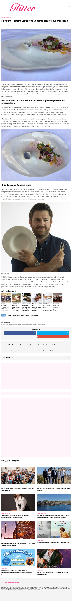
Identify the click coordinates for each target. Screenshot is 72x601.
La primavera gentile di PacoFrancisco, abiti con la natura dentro (16, 307)
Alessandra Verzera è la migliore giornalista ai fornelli (56, 307)
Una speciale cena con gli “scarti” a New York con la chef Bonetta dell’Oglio (37, 307)
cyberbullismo (25, 315)
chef (9, 315)
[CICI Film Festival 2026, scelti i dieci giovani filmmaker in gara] (54, 475)
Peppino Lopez (34, 315)
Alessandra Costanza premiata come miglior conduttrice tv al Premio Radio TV (15, 516)
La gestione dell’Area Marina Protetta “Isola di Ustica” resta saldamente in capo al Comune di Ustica (53, 516)
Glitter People (5, 513)
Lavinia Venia (5, 322)
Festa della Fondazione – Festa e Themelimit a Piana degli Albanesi (17, 489)
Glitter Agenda (5, 486)
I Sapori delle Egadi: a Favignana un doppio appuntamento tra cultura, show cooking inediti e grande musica (16, 572)
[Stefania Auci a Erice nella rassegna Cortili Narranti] (54, 529)
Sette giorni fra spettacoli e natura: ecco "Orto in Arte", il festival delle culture (36, 351)
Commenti (8, 358)
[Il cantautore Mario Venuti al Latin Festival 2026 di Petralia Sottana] (54, 558)
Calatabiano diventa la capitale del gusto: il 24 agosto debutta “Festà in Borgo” (18, 544)
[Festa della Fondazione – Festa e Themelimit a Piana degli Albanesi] (18, 475)
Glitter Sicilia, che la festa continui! (34, 599)
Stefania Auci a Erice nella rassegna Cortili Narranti (53, 542)
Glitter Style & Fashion (44, 486)
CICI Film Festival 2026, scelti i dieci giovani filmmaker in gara (53, 489)
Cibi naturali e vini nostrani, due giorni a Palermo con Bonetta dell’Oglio (47, 307)
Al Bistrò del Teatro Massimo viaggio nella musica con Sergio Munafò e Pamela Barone (36, 345)
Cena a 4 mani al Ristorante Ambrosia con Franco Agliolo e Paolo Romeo (26, 307)
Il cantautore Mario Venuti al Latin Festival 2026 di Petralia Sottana (52, 573)
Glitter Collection (6, 17)
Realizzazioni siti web (47, 599)
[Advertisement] (17, 376)
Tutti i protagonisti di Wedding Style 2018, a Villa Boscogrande (5, 307)
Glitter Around (42, 513)
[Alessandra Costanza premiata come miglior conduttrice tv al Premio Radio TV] (18, 502)
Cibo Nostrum (16, 315)
